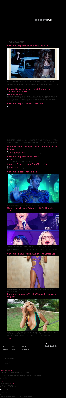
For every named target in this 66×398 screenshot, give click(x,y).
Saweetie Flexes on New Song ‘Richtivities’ (28, 164)
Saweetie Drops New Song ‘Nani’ (23, 156)
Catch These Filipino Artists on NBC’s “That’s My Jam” (30, 209)
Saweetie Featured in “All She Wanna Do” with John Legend (32, 295)
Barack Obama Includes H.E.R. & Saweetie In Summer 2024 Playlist (29, 90)
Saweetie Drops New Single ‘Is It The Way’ (27, 45)
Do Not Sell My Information (10, 359)
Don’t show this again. (6, 389)
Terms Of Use (7, 362)
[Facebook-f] (36, 20)
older (9, 338)
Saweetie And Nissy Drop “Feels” (23, 171)
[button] (29, 19)
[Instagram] (38, 20)
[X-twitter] (46, 20)
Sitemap (6, 363)
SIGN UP (12, 383)
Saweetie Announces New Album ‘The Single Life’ (31, 254)
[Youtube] (41, 20)
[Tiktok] (44, 20)
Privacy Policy (7, 361)
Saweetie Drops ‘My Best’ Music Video (26, 103)
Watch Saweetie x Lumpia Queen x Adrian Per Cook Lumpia (32, 147)
